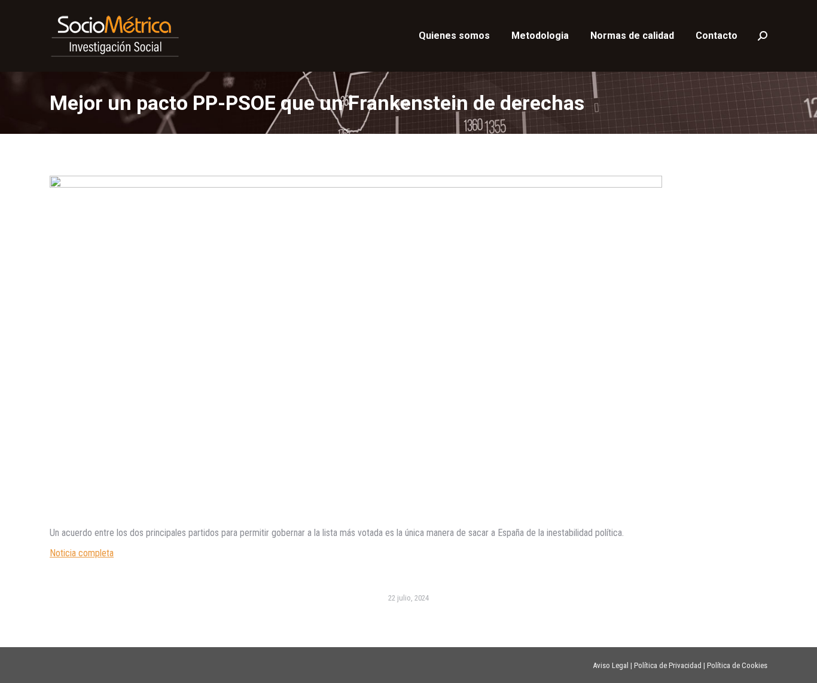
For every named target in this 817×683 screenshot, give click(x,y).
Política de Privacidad (668, 665)
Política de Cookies (737, 665)
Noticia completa (82, 553)
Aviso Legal (611, 665)
